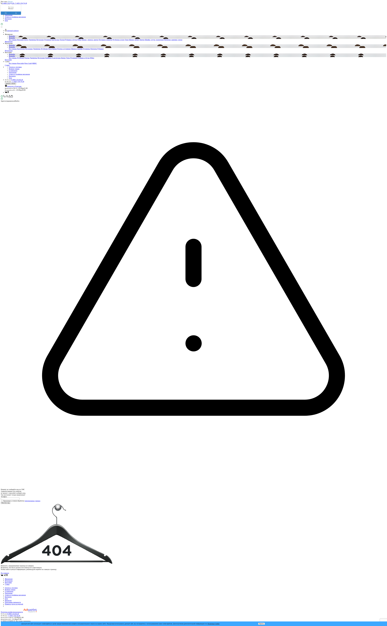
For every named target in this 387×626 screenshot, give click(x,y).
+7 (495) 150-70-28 (20, 3)
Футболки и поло (118, 40)
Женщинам (8, 41)
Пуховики (73, 58)
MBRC (34, 63)
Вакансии (8, 600)
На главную (5, 573)
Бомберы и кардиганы (53, 58)
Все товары (13, 40)
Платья (62, 40)
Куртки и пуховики (64, 49)
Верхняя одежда (22, 40)
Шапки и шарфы (77, 49)
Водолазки (40, 40)
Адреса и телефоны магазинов (15, 17)
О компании (13, 70)
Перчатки (93, 49)
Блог (6, 20)
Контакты (8, 19)
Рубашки (100, 49)
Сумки (7, 65)
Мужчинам (8, 51)
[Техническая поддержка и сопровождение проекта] (30, 612)
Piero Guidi (28, 63)
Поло (50, 49)
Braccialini (8, 60)
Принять (261, 623)
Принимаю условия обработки (21, 501)
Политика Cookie (213, 624)
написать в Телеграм (14, 86)
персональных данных (32, 501)
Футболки (44, 49)
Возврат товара (14, 69)
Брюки (54, 49)
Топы (127, 40)
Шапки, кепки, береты (137, 40)
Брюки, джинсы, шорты (90, 40)
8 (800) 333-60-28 (8, 3)
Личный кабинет (13, 31)
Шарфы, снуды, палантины (154, 40)
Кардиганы (55, 40)
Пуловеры (47, 40)
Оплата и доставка (15, 67)
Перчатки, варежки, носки (173, 40)
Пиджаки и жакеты (105, 40)
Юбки (79, 40)
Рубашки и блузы (71, 40)
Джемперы (32, 40)
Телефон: (4, 497)
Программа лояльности (13, 602)
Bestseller (12, 36)
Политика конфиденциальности (12, 612)
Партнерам (8, 15)
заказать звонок (10, 83)
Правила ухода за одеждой (14, 604)
